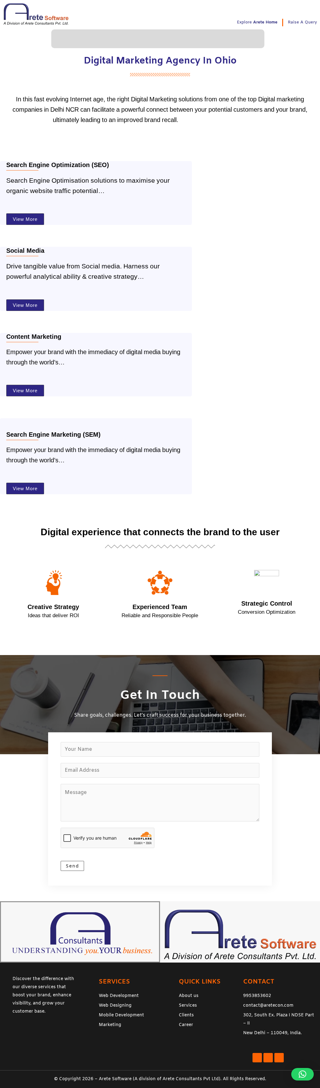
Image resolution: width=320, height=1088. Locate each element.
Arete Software (115, 1079)
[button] (158, 39)
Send (72, 866)
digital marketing (202, 119)
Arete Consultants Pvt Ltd (190, 1079)
